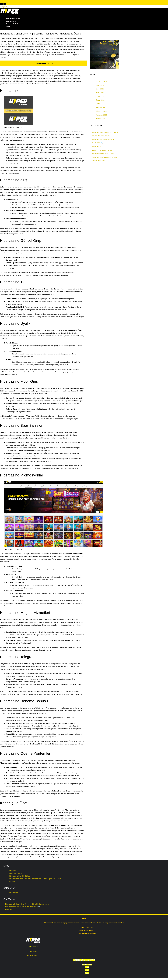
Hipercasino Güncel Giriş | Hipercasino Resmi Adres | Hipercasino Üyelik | (35, 879)
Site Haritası (33, 947)
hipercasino (33, 951)
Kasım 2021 (100, 119)
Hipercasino (96, 146)
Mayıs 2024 (100, 93)
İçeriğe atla (4, 7)
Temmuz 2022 (101, 115)
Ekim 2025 (100, 89)
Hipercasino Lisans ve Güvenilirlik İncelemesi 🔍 (22, 907)
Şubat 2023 (100, 100)
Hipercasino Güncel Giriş (13, 18)
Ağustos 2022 (101, 111)
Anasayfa (12, 871)
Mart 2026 (100, 85)
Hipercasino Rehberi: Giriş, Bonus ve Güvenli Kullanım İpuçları (27, 904)
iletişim (8, 26)
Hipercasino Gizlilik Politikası (14, 24)
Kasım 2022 (100, 107)
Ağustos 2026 (101, 81)
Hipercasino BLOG (11, 21)
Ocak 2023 (100, 104)
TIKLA (3, 4)
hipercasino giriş (33, 956)
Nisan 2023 (100, 96)
